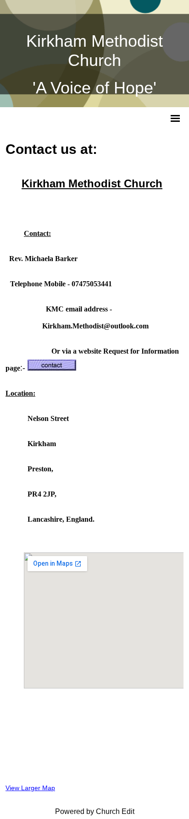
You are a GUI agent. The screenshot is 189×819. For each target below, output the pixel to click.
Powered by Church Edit (94, 811)
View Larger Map (30, 788)
